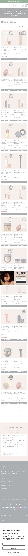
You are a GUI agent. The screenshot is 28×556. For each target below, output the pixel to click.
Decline (13, 548)
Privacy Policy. (6, 540)
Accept (13, 544)
